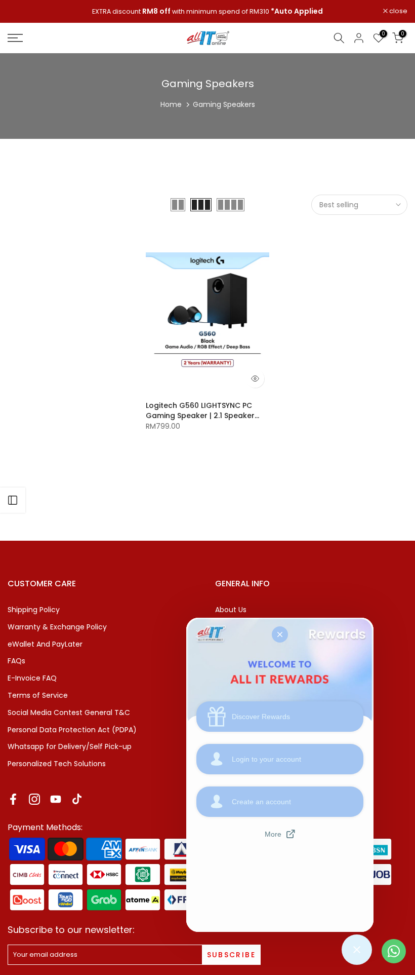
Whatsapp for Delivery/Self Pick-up (70, 746)
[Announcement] (207, 12)
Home (171, 104)
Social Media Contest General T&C (69, 712)
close (22, 11)
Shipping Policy (34, 610)
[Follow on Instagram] (34, 799)
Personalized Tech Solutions (57, 764)
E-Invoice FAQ (32, 678)
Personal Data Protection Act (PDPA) (72, 730)
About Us (230, 610)
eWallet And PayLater (45, 644)
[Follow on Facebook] (13, 799)
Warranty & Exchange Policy (57, 627)
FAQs (16, 661)
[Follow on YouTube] (55, 799)
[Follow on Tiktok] (76, 799)
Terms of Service (38, 695)
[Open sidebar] (12, 500)
